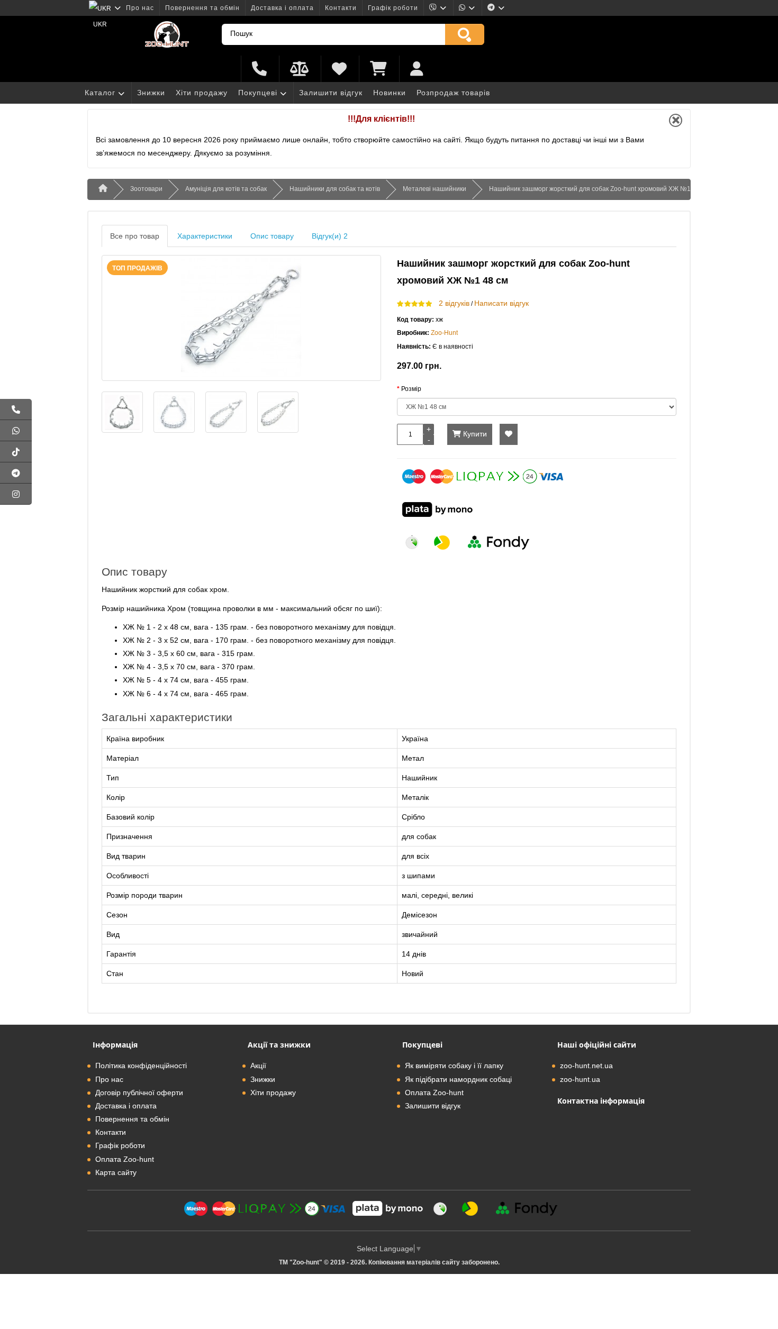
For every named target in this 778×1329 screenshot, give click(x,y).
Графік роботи (393, 8)
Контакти (341, 8)
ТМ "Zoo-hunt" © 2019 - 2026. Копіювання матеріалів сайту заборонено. (389, 1262)
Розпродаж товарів (453, 92)
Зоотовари (146, 189)
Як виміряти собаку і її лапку (454, 1065)
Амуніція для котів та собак (226, 189)
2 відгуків (454, 303)
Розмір (411, 389)
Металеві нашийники (434, 189)
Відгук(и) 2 (330, 236)
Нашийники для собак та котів (335, 189)
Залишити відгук (331, 92)
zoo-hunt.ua (580, 1079)
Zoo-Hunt (444, 332)
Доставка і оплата (282, 8)
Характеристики (204, 236)
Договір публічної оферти (139, 1092)
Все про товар (134, 236)
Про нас (140, 8)
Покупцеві (257, 92)
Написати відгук (501, 303)
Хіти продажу (202, 92)
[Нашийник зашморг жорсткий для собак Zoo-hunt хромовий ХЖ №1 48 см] (241, 318)
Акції (258, 1065)
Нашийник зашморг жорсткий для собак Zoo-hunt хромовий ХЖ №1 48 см (599, 189)
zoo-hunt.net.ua (586, 1065)
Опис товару (272, 236)
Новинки (389, 92)
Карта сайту (116, 1172)
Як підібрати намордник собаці (458, 1079)
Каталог (100, 92)
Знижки (151, 92)
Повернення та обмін (202, 8)
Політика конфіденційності (141, 1065)
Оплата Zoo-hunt (124, 1159)
